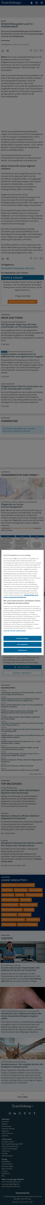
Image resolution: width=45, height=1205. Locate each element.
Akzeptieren (22, 650)
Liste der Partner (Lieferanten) (14, 631)
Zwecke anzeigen (22, 638)
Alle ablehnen (22, 644)
